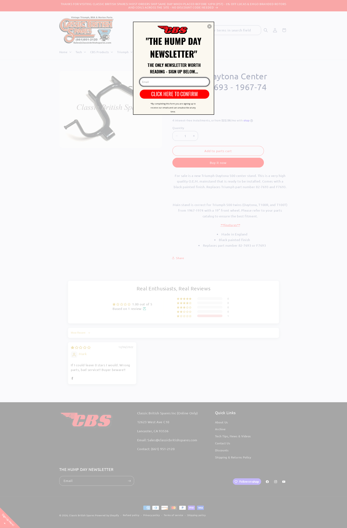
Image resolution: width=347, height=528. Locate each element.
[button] (209, 26)
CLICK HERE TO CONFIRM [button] (174, 94)
